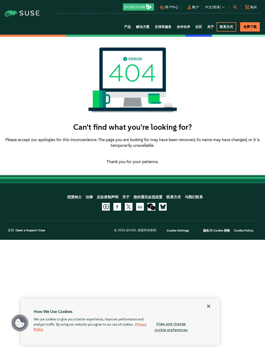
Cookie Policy (243, 230)
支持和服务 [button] (163, 27)
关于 (126, 197)
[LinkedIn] (140, 207)
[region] (120, 322)
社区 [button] (198, 27)
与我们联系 (194, 197)
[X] (128, 207)
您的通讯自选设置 (148, 197)
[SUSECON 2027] (138, 7)
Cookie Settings (178, 230)
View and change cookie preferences (171, 326)
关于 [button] (210, 27)
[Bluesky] (163, 207)
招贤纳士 (74, 197)
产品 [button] (127, 27)
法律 (89, 197)
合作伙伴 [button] (183, 27)
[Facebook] (117, 207)
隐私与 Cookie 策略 (216, 230)
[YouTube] (106, 207)
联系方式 (173, 197)
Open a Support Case (30, 230)
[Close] (208, 306)
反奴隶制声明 (108, 197)
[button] (139, 5)
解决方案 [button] (143, 27)
